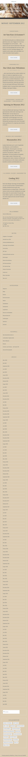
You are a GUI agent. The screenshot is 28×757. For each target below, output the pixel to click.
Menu (14, 1)
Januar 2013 (5, 647)
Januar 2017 (5, 530)
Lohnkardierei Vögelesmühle (8, 337)
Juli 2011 (4, 695)
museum (18, 731)
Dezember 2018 (6, 467)
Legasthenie (5, 309)
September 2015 (6, 563)
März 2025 (5, 360)
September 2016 (6, 536)
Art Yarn (6, 725)
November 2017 (6, 500)
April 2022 (5, 390)
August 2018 (5, 479)
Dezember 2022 (6, 378)
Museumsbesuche (6, 315)
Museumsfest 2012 (14, 140)
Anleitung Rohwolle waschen (8, 254)
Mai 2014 (4, 599)
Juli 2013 (4, 629)
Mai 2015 (4, 572)
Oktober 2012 (5, 656)
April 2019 (5, 455)
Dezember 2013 (6, 614)
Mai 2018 (4, 485)
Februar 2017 (5, 527)
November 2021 (6, 399)
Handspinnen (14, 31)
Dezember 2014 (6, 587)
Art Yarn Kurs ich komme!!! (14, 35)
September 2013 (6, 623)
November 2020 (6, 414)
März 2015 (5, 578)
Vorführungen (17, 101)
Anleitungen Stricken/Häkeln (8, 245)
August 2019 (5, 443)
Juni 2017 (5, 515)
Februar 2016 (5, 548)
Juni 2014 (5, 596)
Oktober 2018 (5, 473)
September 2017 (6, 506)
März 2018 (5, 491)
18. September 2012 (14, 70)
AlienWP (24, 755)
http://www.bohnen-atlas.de (8, 334)
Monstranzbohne (9, 731)
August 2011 (5, 692)
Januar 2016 (5, 551)
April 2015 (5, 575)
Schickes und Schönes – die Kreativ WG (11, 346)
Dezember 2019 (6, 435)
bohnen (13, 725)
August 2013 (5, 626)
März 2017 (5, 524)
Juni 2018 (5, 482)
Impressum (5, 272)
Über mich (5, 278)
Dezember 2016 (6, 533)
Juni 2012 (5, 668)
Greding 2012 (14, 178)
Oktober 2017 (5, 503)
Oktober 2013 (5, 620)
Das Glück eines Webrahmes (14, 68)
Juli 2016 (4, 539)
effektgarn (20, 725)
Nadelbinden (17, 734)
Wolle (16, 742)
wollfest (6, 745)
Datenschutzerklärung (7, 260)
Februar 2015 (5, 581)
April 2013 (5, 638)
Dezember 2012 (6, 650)
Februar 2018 (5, 494)
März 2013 (5, 641)
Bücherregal (5, 257)
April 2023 (5, 372)
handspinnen (16, 728)
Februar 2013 (5, 644)
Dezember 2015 (6, 554)
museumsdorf (8, 734)
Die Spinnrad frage (6, 266)
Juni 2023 (5, 369)
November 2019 (6, 437)
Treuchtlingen (8, 742)
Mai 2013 (4, 635)
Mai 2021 (4, 405)
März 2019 (5, 458)
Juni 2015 (5, 569)
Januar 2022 (5, 393)
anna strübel (8, 723)
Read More (15, 58)
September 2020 (6, 417)
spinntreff (13, 736)
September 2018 (6, 476)
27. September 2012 (14, 37)
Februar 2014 (5, 608)
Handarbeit (7, 728)
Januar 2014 (5, 611)
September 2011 (6, 689)
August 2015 (5, 566)
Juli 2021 (4, 402)
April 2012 (5, 674)
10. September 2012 (14, 142)
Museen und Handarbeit (14, 136)
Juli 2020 (4, 423)
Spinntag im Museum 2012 (14, 105)
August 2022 (5, 384)
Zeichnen (4, 324)
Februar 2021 (5, 408)
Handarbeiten (14, 64)
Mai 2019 (4, 452)
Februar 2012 (5, 680)
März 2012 (5, 677)
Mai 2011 (4, 701)
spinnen (6, 736)
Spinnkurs (5, 321)
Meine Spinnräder (6, 275)
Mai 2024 (4, 363)
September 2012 (6, 659)
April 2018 (5, 488)
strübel (15, 739)
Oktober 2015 (5, 560)
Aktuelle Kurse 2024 (7, 239)
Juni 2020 (5, 426)
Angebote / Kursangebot (7, 236)
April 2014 (5, 602)
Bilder (13, 173)
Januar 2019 (5, 464)
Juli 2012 (4, 665)
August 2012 (5, 662)
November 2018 (6, 470)
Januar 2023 (5, 375)
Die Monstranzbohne (7, 263)
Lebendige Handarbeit (14, 9)
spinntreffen (8, 739)
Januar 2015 (5, 584)
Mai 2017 (4, 518)
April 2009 (5, 704)
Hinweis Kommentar (7, 269)
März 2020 (5, 432)
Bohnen (4, 294)
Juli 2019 (4, 446)
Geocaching (5, 248)
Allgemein (6, 173)
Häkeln (4, 300)
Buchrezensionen (6, 297)
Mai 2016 (4, 542)
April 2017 (5, 521)
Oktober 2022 (5, 381)
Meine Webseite (6, 340)
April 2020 (5, 429)
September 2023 (6, 366)
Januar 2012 (5, 683)
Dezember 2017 (6, 497)
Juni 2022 (5, 387)
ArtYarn (16, 723)
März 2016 (5, 545)
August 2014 (5, 593)
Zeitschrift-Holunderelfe (7, 349)
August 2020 (5, 420)
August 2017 (5, 509)
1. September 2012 (14, 180)
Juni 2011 (5, 698)
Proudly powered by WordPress (8, 755)
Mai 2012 (4, 671)
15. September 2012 (14, 107)
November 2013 (6, 617)
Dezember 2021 (6, 396)
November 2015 (6, 557)
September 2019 (6, 440)
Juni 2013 (5, 632)
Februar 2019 (5, 461)
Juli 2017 (4, 512)
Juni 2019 (5, 449)
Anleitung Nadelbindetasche (8, 242)
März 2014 (5, 605)
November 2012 (6, 653)
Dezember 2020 (6, 411)
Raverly (4, 343)
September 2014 (6, 590)
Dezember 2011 (6, 686)
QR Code (4, 251)
